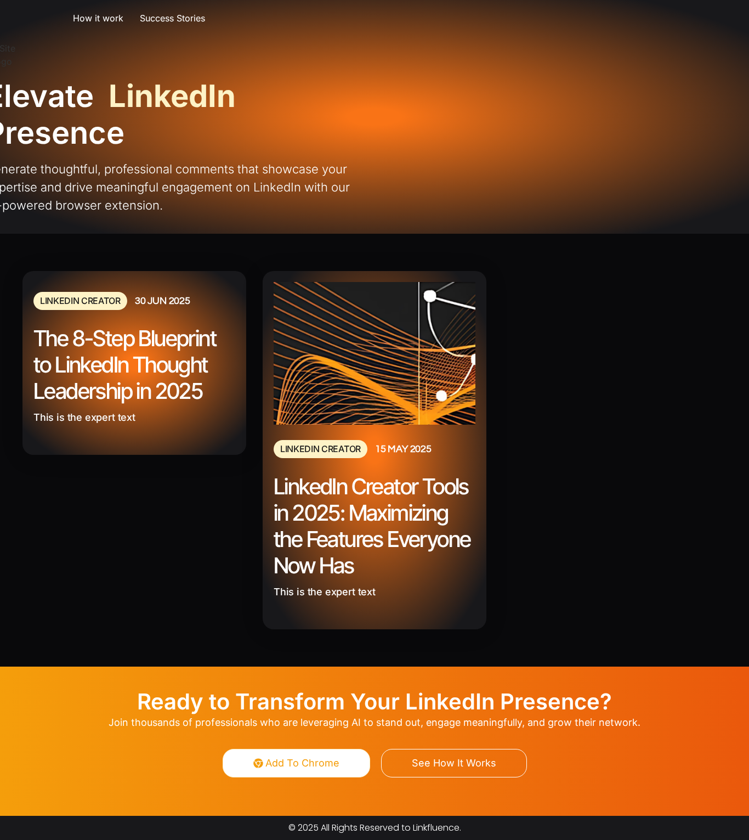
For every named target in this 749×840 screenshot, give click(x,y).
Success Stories (172, 18)
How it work (98, 18)
